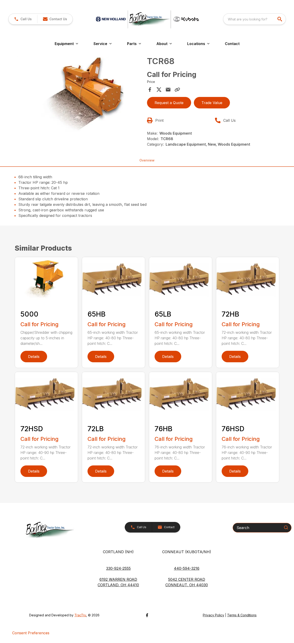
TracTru (80, 615)
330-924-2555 (118, 568)
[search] (280, 19)
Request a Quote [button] (169, 102)
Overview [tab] (147, 160)
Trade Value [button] (211, 102)
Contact (232, 43)
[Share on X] (159, 89)
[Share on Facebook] (150, 89)
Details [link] (34, 356)
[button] (22, 19)
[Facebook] (147, 615)
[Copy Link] (177, 89)
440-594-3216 (186, 568)
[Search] (286, 527)
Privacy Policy (213, 615)
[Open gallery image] (79, 94)
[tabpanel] (79, 95)
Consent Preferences (30, 633)
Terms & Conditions (242, 615)
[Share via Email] (168, 89)
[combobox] (254, 19)
